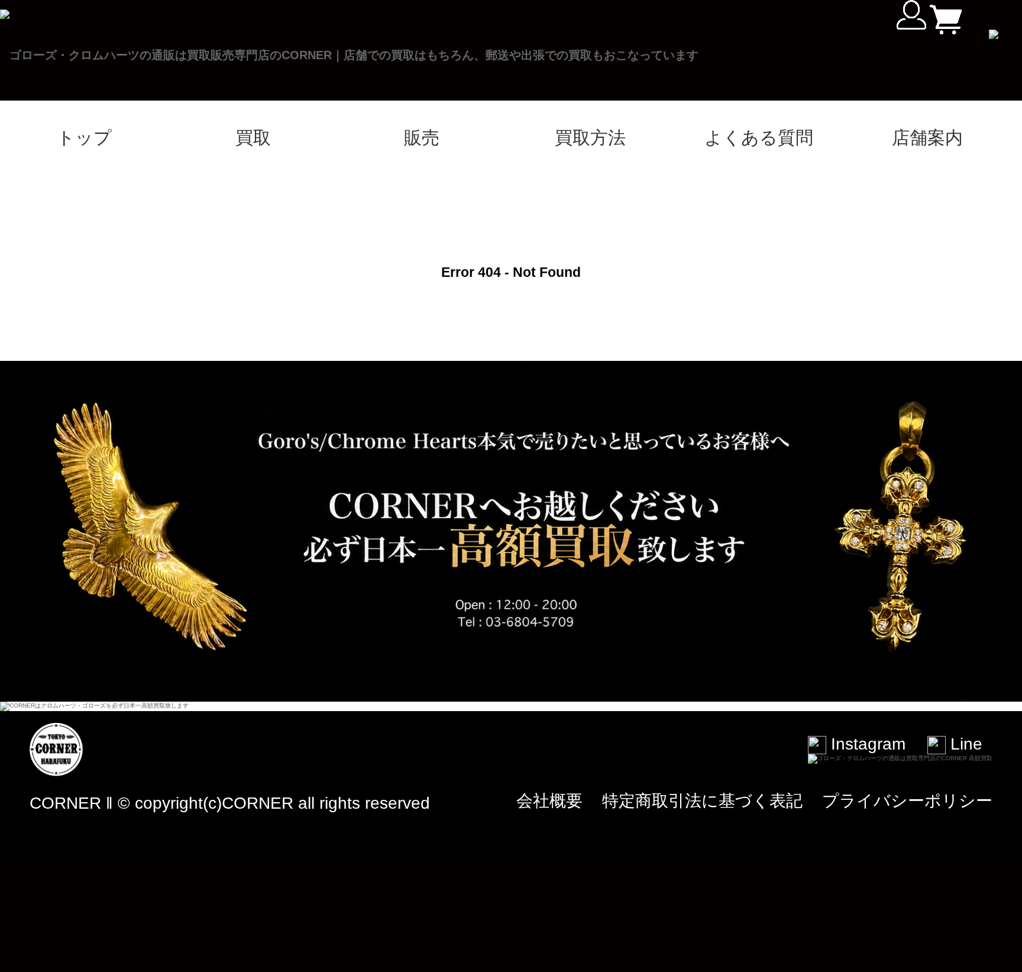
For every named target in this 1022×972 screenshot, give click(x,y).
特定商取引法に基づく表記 (702, 801)
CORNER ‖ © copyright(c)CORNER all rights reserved (230, 803)
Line (964, 744)
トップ (84, 137)
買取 (253, 137)
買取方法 (590, 137)
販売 (421, 137)
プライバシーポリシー (907, 801)
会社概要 (549, 801)
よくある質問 (758, 137)
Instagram (865, 744)
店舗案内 (927, 137)
